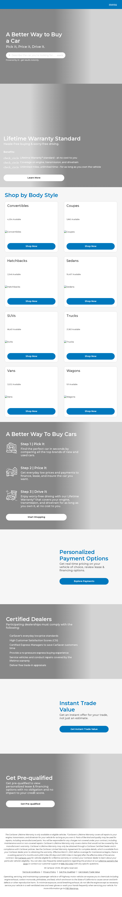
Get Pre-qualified (30, 804)
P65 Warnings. (72, 888)
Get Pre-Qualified (67, 872)
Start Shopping (36, 517)
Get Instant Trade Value (84, 729)
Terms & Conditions (31, 872)
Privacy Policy (49, 872)
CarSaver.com (24, 858)
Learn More (34, 177)
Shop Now (31, 246)
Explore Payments (84, 581)
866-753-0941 (67, 864)
